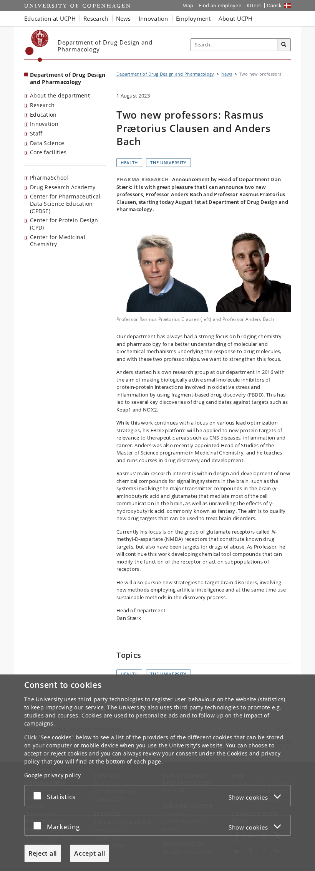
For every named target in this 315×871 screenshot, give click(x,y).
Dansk (274, 5)
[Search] (284, 44)
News (226, 74)
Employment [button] (193, 18)
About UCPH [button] (236, 18)
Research (42, 105)
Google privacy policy (52, 775)
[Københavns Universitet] (37, 46)
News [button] (123, 18)
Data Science (47, 143)
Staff (36, 133)
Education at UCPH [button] (50, 18)
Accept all (89, 853)
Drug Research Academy (62, 187)
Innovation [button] (153, 18)
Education (43, 114)
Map (187, 5)
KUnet (254, 5)
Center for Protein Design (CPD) (64, 224)
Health (129, 162)
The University (168, 162)
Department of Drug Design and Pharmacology (68, 78)
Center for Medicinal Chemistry (57, 240)
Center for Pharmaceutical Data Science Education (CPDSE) (65, 203)
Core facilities (48, 152)
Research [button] (95, 18)
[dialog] (157, 772)
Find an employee (220, 5)
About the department (60, 95)
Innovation (44, 123)
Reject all (42, 853)
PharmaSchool (49, 177)
